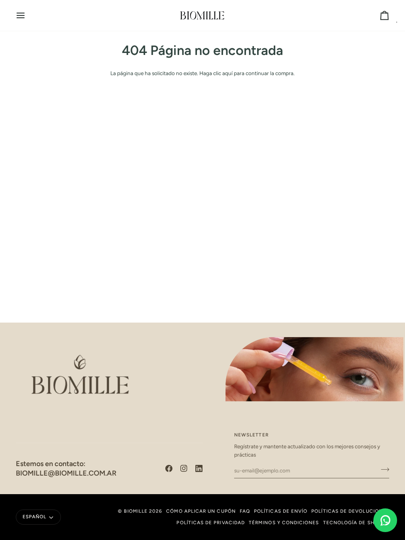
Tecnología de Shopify (356, 522)
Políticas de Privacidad (210, 522)
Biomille (136, 511)
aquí (227, 73)
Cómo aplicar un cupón (200, 511)
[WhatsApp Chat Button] (385, 520)
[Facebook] (168, 468)
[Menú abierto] (28, 15)
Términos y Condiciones (284, 522)
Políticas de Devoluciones (350, 511)
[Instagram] (183, 468)
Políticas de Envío (280, 511)
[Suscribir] (382, 469)
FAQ (245, 511)
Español (34, 516)
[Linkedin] (198, 468)
